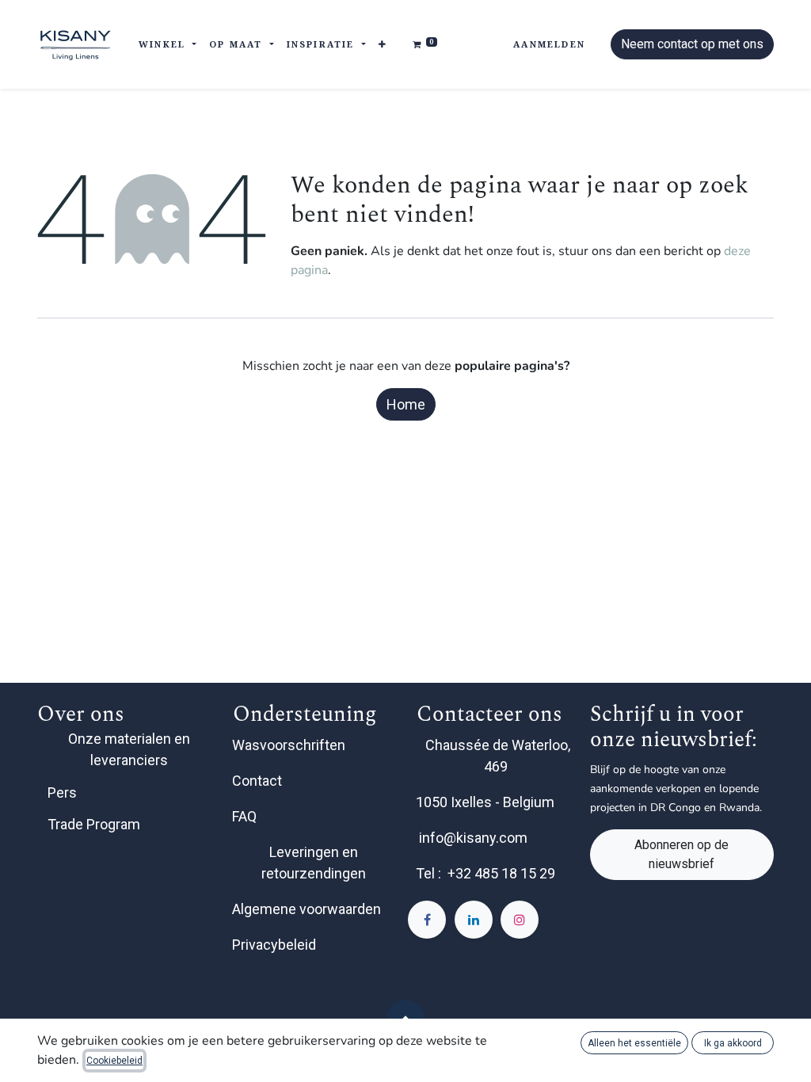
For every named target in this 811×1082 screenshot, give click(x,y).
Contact (258, 780)
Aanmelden (549, 44)
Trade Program (94, 824)
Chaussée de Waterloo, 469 (497, 756)
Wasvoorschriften (288, 745)
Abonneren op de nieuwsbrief (681, 854)
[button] (383, 45)
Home (405, 404)
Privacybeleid (274, 944)
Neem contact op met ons (692, 43)
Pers (62, 792)
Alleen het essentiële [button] (634, 1043)
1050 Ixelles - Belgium (487, 802)
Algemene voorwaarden (306, 909)
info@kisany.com (473, 837)
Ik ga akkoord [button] (733, 1043)
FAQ (246, 816)
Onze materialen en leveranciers (129, 749)
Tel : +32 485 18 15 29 (485, 873)
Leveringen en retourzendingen (313, 863)
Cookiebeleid (114, 1060)
